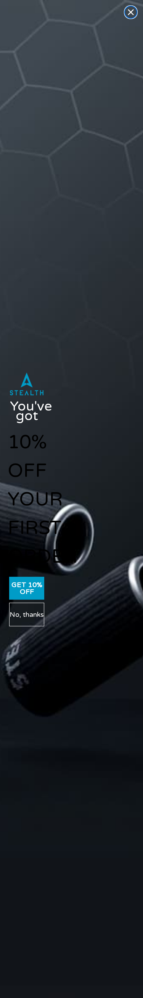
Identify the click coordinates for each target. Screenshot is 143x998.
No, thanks (27, 614)
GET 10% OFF (26, 588)
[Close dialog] (131, 12)
